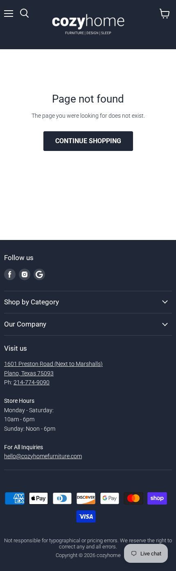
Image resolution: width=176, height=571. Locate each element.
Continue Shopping (88, 141)
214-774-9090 (32, 382)
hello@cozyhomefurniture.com (43, 456)
